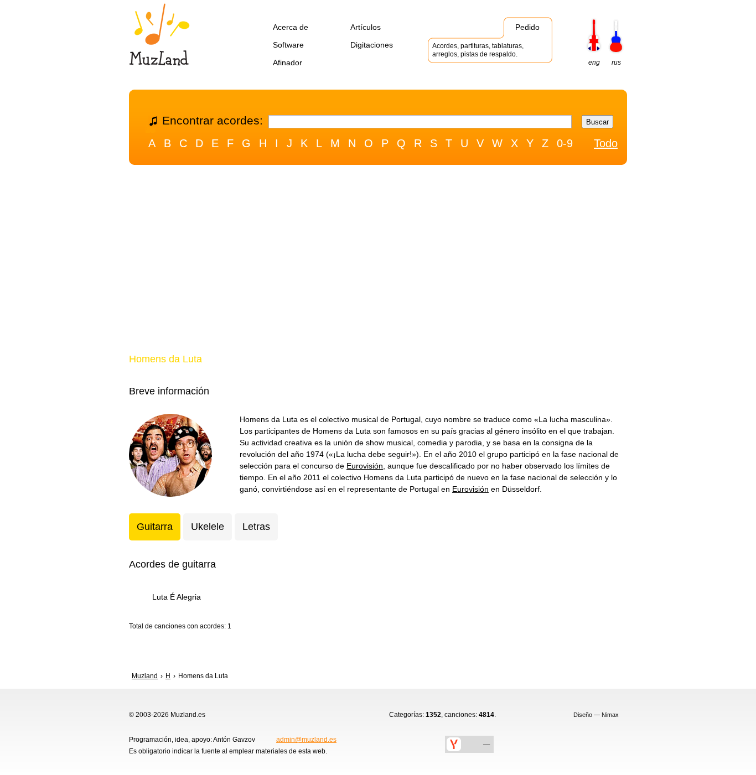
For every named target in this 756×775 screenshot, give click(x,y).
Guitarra (155, 526)
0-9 (565, 143)
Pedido (527, 27)
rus (616, 62)
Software (288, 44)
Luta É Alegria (176, 596)
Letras (256, 526)
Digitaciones (371, 44)
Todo (606, 143)
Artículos (365, 27)
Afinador (287, 62)
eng (594, 62)
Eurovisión (364, 465)
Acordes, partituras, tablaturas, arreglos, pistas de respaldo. (478, 50)
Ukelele (207, 526)
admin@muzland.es (306, 739)
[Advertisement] (378, 261)
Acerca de (290, 27)
